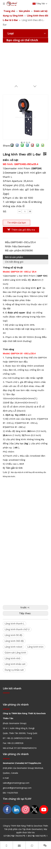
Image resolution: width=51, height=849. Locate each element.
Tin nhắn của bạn (16, 222)
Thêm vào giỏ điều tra (23, 229)
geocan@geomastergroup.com (17, 787)
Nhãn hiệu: (11, 246)
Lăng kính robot (13, 646)
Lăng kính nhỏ (12, 658)
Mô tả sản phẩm (14, 257)
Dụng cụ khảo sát (14, 669)
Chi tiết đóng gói (14, 261)
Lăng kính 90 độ (13, 635)
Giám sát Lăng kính (15, 652)
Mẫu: (8, 242)
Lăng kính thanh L (14, 623)
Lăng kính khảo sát (15, 664)
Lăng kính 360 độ (14, 641)
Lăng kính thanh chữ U (17, 629)
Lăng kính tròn (35, 646)
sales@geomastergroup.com (16, 782)
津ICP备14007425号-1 (38, 835)
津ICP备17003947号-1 (17, 835)
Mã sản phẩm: (13, 250)
